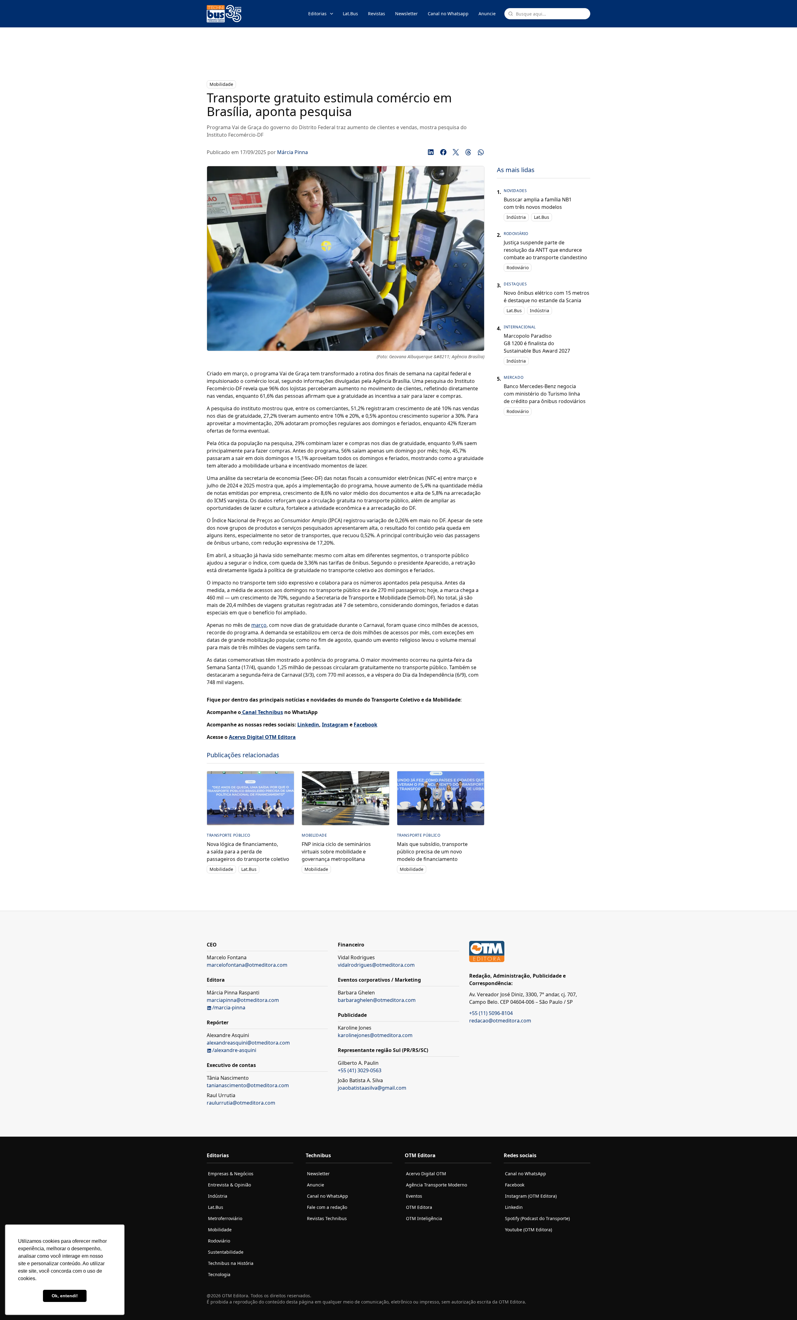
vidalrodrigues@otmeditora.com (376, 964)
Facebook (514, 1185)
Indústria (516, 217)
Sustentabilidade (225, 1252)
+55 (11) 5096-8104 (491, 1013)
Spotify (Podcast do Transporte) (537, 1218)
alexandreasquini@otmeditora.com (248, 1042)
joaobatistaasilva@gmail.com (372, 1087)
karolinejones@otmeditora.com (375, 1035)
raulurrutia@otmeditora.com (241, 1102)
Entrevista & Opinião (229, 1185)
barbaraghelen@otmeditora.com (377, 1000)
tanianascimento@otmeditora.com (248, 1085)
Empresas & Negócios (230, 1174)
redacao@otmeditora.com (500, 1020)
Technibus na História (230, 1263)
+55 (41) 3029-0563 (359, 1070)
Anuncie (487, 13)
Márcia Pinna (292, 152)
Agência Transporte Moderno (436, 1185)
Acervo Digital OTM (426, 1174)
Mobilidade (221, 84)
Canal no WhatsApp (327, 1196)
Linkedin (514, 1207)
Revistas (376, 13)
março (258, 625)
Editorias (317, 13)
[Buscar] (510, 13)
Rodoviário (518, 267)
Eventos (414, 1196)
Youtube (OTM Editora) (528, 1230)
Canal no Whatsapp (448, 13)
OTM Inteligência (424, 1218)
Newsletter (406, 13)
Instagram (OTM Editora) (531, 1196)
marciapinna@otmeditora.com (243, 1000)
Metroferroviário (225, 1218)
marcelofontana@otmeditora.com (247, 964)
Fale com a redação (327, 1207)
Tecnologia (219, 1274)
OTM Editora (419, 1207)
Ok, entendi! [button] (65, 1295)
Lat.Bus (350, 13)
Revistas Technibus (327, 1218)
